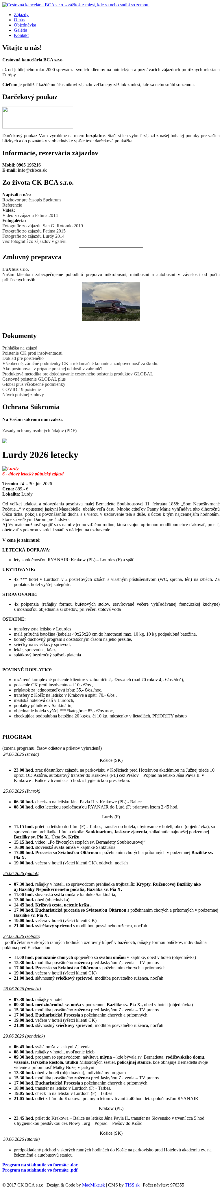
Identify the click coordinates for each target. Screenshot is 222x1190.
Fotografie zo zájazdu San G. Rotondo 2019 (42, 225)
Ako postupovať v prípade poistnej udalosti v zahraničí (52, 368)
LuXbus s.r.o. (15, 269)
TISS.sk (132, 1185)
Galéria (20, 30)
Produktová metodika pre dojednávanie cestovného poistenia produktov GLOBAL (77, 373)
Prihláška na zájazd (19, 347)
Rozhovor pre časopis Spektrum (31, 199)
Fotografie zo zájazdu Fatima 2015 (34, 230)
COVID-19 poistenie (21, 389)
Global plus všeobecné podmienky (33, 384)
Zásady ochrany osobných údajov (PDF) (39, 430)
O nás (19, 19)
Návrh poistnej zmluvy (23, 394)
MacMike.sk (94, 1185)
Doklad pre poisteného (23, 358)
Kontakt (21, 35)
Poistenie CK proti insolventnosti (32, 353)
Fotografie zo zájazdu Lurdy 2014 (33, 236)
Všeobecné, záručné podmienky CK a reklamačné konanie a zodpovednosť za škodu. (80, 363)
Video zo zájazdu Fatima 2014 (30, 215)
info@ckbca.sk (32, 170)
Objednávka (25, 24)
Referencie (12, 205)
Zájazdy (21, 14)
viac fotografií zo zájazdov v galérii (34, 241)
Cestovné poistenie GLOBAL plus (34, 379)
